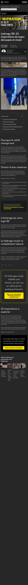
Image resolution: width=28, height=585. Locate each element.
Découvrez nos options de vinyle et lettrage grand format (14, 295)
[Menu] (24, 2)
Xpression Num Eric (5, 6)
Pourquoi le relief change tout (10, 119)
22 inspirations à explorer (9, 129)
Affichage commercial (14, 6)
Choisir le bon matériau (8, 121)
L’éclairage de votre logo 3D (9, 124)
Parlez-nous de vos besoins (13, 348)
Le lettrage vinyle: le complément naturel (12, 126)
